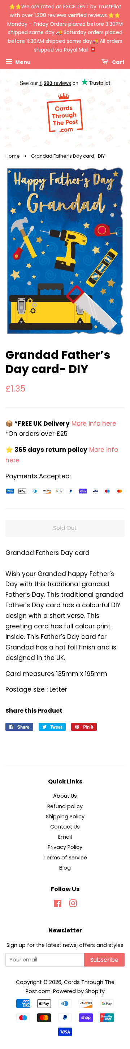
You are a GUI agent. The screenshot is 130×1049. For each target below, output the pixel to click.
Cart (118, 61)
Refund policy (65, 806)
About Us (65, 795)
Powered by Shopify (79, 991)
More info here (93, 423)
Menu (22, 61)
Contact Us (65, 826)
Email (65, 837)
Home (12, 156)
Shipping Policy (65, 816)
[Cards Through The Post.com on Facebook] (57, 904)
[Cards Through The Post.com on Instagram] (73, 904)
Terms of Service (65, 857)
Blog (65, 867)
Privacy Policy (65, 847)
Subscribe (104, 960)
